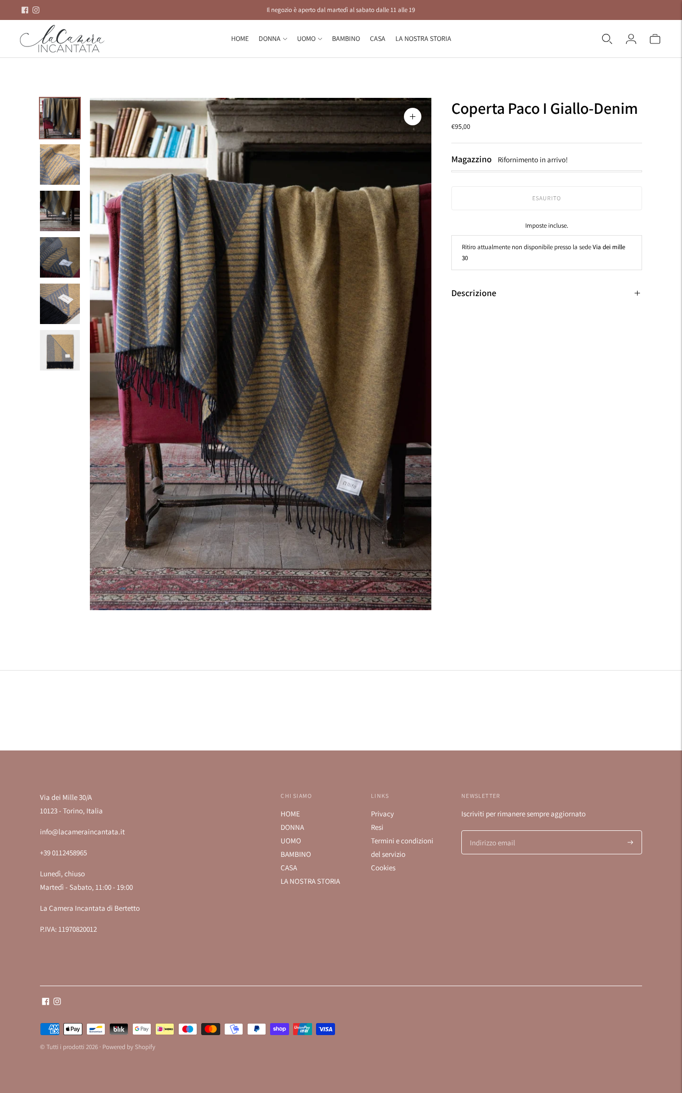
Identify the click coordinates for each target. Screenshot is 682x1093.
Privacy (382, 813)
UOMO (306, 38)
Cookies (383, 867)
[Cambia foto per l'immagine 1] (60, 118)
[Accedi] (631, 39)
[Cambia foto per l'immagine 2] (60, 164)
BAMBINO (346, 38)
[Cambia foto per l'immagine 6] (60, 350)
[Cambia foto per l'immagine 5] (60, 304)
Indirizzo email (490, 831)
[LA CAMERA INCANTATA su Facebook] (24, 9)
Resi (377, 827)
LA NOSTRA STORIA (423, 38)
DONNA (270, 38)
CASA (377, 38)
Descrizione (473, 293)
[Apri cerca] (607, 39)
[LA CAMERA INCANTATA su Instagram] (35, 9)
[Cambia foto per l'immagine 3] (60, 211)
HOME (240, 38)
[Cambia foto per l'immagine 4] (60, 257)
